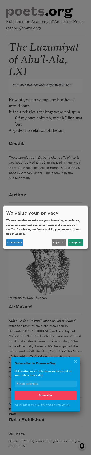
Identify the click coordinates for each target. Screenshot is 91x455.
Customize (14, 242)
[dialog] (45, 227)
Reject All (59, 242)
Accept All (75, 242)
